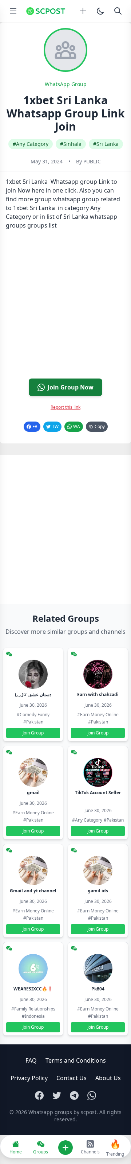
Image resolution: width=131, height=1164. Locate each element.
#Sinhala (71, 143)
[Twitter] (56, 1095)
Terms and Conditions (75, 1060)
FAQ (31, 1060)
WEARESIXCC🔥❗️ (33, 989)
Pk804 (97, 989)
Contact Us (71, 1078)
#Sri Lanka (106, 143)
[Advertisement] (65, 307)
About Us (108, 1078)
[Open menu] (13, 11)
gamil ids (98, 891)
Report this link (65, 407)
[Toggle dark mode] (100, 11)
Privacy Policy (29, 1078)
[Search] (118, 11)
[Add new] (83, 11)
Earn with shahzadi (98, 694)
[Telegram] (74, 1095)
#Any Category (30, 143)
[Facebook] (39, 1095)
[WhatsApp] (91, 1095)
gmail (33, 792)
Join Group (33, 733)
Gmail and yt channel (33, 891)
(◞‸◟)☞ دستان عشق (33, 694)
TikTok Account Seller (98, 792)
